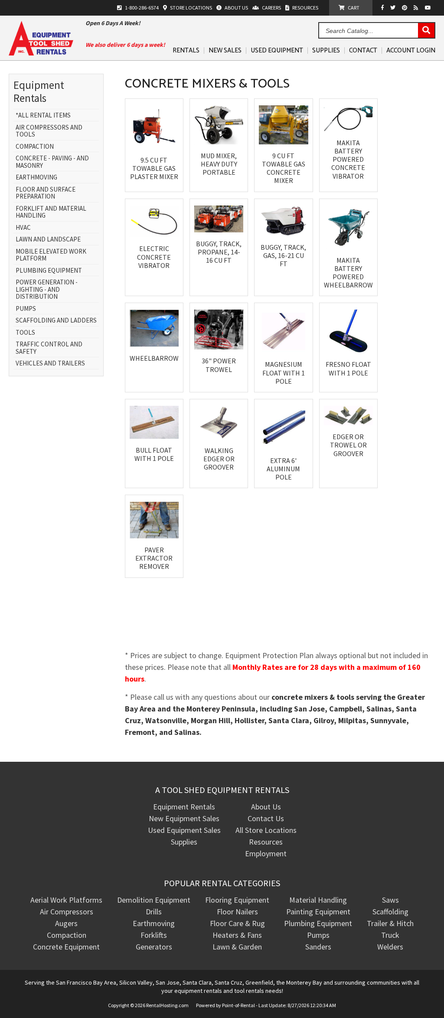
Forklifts (153, 935)
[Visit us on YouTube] (429, 7)
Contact (363, 50)
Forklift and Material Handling (51, 212)
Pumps (26, 309)
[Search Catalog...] (426, 30)
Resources (266, 842)
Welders (390, 947)
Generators (154, 947)
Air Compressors (66, 912)
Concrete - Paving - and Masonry (52, 162)
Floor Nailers (237, 912)
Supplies (326, 50)
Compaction (35, 146)
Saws (390, 900)
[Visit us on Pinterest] (405, 7)
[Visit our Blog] (417, 7)
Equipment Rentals (184, 807)
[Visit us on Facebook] (384, 7)
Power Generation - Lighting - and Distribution (47, 289)
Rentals (186, 50)
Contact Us (266, 818)
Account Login (410, 50)
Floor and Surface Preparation (45, 193)
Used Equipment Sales (184, 830)
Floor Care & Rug (237, 923)
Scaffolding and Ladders (56, 320)
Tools (25, 332)
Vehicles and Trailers (50, 363)
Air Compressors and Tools (49, 131)
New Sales (225, 50)
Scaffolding (390, 912)
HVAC (23, 228)
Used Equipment (277, 50)
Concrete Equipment (66, 947)
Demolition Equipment (153, 900)
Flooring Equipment (237, 900)
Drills (154, 912)
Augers (66, 923)
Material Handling (318, 900)
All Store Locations (266, 830)
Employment (266, 853)
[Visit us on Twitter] (394, 7)
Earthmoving (36, 177)
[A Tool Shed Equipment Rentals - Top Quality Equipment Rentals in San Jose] (41, 53)
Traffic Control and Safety (49, 348)
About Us (266, 807)
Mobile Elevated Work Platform (51, 255)
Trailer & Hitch (390, 923)
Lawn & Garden (237, 947)
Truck (390, 935)
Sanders (318, 947)
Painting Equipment (318, 912)
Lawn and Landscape (48, 239)
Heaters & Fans (237, 935)
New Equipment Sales (184, 818)
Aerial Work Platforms (66, 900)
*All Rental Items (43, 115)
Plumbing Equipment (49, 270)
